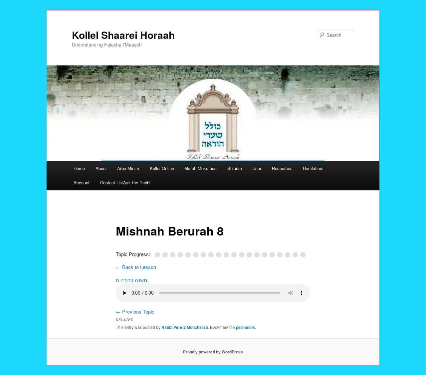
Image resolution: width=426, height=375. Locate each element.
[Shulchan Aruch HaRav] (258, 254)
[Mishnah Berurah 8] (273, 254)
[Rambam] (197, 254)
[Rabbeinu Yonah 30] (212, 254)
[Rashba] (181, 254)
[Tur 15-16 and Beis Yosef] (243, 254)
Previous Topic (135, 311)
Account (82, 182)
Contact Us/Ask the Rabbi (125, 182)
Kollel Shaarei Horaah (123, 35)
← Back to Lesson (136, 266)
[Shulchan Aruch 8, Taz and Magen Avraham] (235, 254)
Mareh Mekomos (200, 168)
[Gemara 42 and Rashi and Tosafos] (174, 254)
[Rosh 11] (220, 254)
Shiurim (234, 168)
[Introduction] (158, 254)
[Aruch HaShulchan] (289, 254)
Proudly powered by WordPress (213, 352)
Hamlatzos (313, 168)
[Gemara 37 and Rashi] (166, 254)
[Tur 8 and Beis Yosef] (227, 254)
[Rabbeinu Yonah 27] (204, 254)
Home (79, 168)
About (101, 168)
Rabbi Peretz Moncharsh (184, 327)
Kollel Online (162, 168)
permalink (245, 327)
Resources (282, 168)
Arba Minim (128, 168)
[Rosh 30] (189, 254)
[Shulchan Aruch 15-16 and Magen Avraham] (250, 254)
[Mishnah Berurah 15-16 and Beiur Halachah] (281, 254)
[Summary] (303, 254)
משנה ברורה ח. (132, 279)
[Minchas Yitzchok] (296, 254)
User (256, 168)
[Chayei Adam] (266, 254)
